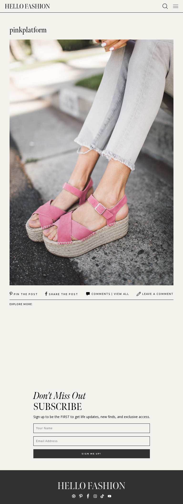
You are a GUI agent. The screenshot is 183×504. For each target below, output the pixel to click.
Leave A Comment (157, 293)
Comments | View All (110, 293)
